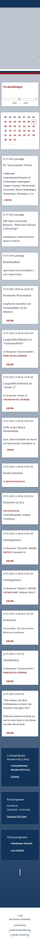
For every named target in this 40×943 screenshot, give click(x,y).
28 (33, 135)
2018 (14, 103)
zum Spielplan (17, 850)
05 (24, 122)
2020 (25, 103)
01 (5, 122)
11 (19, 126)
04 (19, 122)
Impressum (20, 925)
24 (15, 135)
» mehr (7, 200)
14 (33, 126)
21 (33, 131)
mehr (10, 320)
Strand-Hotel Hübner (16, 399)
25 (19, 135)
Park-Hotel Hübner (15, 356)
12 (24, 126)
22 (5, 135)
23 (10, 135)
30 (10, 140)
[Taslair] (39, 55)
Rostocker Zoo (15, 481)
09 (10, 126)
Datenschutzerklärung (20, 930)
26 (24, 135)
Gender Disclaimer (20, 935)
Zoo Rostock (11, 511)
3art (21, 916)
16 (10, 131)
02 (10, 122)
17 (15, 131)
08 (5, 126)
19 (24, 131)
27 (29, 135)
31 (15, 140)
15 (5, 131)
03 (15, 122)
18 (19, 131)
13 (29, 126)
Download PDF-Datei (16, 816)
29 (5, 140)
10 (15, 126)
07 (33, 122)
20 (29, 131)
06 (29, 122)
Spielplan (15, 776)
